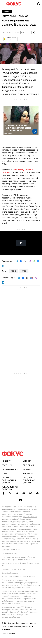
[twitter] (10, 493)
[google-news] (37, 493)
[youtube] (24, 493)
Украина (7, 11)
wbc (24, 271)
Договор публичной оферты (29, 480)
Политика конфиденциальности (16, 626)
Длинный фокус (10, 469)
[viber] (30, 493)
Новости (6, 461)
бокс (14, 271)
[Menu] (3, 4)
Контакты (6, 629)
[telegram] (17, 493)
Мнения (27, 461)
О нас (5, 473)
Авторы (27, 469)
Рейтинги (7, 465)
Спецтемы (28, 465)
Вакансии (28, 473)
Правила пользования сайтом (9, 480)
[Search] (39, 4)
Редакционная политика (10, 488)
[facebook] (3, 493)
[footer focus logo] (12, 453)
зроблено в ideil (9, 633)
